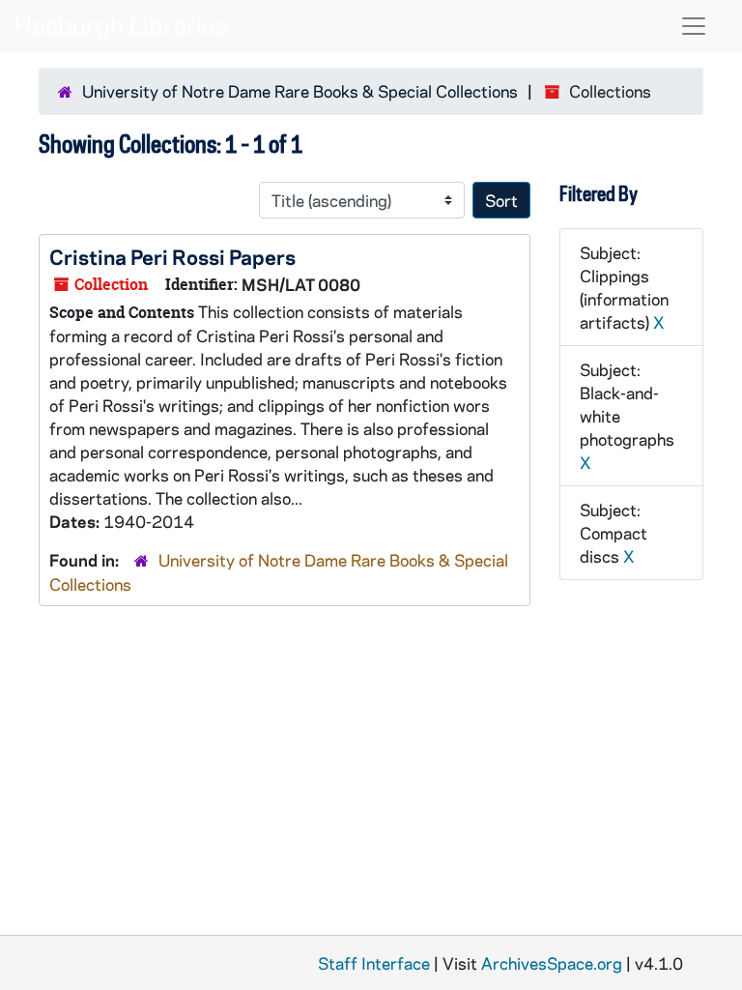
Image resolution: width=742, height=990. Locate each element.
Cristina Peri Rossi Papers (172, 256)
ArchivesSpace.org (551, 963)
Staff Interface (374, 963)
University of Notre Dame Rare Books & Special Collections (300, 91)
